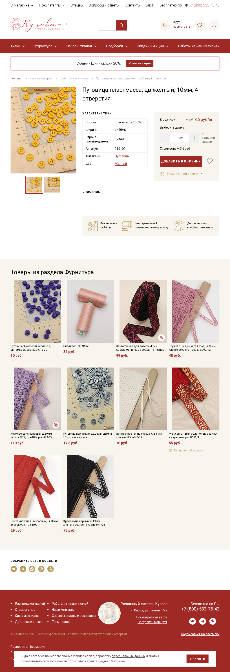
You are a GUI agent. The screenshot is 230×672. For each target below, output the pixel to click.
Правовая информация (28, 646)
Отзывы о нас (25, 609)
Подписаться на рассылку (200, 634)
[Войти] (214, 25)
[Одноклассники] (50, 569)
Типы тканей (61, 622)
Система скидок (27, 615)
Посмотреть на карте (151, 617)
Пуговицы (122, 156)
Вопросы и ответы (104, 5)
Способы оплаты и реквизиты (74, 615)
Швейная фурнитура (74, 78)
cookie (89, 656)
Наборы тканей (79, 46)
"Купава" (16, 78)
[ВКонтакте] (13, 569)
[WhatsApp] (32, 569)
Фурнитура (43, 46)
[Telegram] (23, 569)
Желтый (121, 163)
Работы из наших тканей (198, 46)
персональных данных (128, 656)
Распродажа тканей (30, 603)
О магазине (20, 5)
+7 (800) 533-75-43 (204, 5)
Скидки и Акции (150, 46)
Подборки (114, 46)
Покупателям (50, 5)
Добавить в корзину (181, 161)
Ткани (15, 46)
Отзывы (77, 5)
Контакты (132, 5)
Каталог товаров (41, 78)
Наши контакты (63, 609)
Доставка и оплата (29, 622)
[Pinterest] (41, 569)
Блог (150, 5)
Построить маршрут (152, 622)
